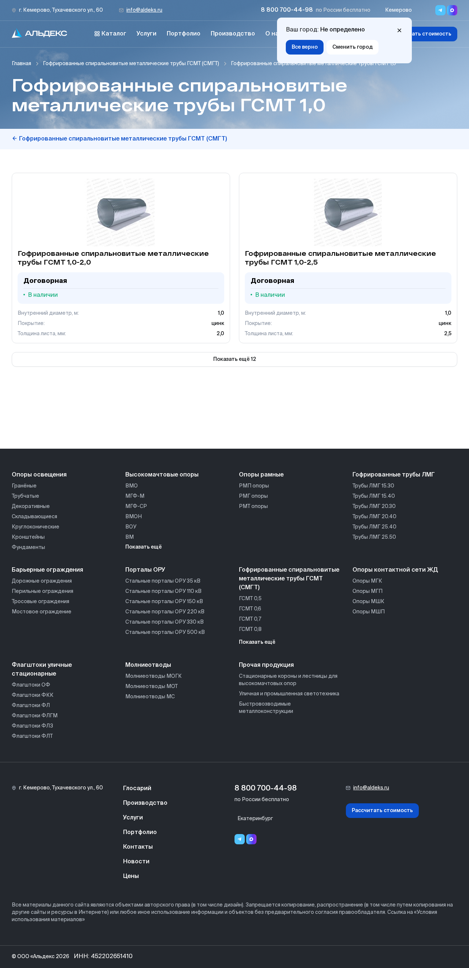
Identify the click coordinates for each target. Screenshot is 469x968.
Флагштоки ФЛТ (32, 736)
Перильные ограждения (42, 591)
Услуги (146, 34)
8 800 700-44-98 (287, 10)
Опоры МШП (368, 611)
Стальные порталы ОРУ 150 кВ (164, 601)
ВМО (131, 486)
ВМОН (133, 516)
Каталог (113, 34)
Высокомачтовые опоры (162, 475)
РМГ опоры (253, 496)
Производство (233, 34)
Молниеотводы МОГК (153, 676)
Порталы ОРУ (145, 570)
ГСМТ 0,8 (250, 629)
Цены (131, 876)
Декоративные (31, 506)
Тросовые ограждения (40, 601)
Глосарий (137, 789)
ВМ (129, 537)
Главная (21, 63)
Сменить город (352, 47)
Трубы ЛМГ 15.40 (373, 496)
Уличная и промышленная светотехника (289, 693)
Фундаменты (28, 547)
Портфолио (183, 34)
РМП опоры (254, 486)
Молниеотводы (148, 665)
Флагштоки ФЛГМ (35, 715)
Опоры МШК (368, 601)
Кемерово (398, 10)
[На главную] (39, 34)
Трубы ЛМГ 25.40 (374, 527)
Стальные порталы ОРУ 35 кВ (162, 581)
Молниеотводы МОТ (151, 686)
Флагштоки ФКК (32, 695)
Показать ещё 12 (234, 359)
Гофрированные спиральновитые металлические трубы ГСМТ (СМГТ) (131, 63)
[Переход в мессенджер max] (452, 10)
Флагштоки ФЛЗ (32, 726)
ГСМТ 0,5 (250, 598)
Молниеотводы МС (150, 696)
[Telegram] (239, 839)
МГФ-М (134, 496)
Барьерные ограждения (47, 570)
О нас (273, 34)
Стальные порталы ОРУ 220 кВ (164, 611)
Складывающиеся (34, 516)
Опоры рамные (261, 475)
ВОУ (130, 527)
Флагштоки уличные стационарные (42, 669)
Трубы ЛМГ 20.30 (374, 506)
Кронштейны (28, 537)
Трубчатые (25, 496)
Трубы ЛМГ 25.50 (374, 537)
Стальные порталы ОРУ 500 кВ (165, 632)
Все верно (305, 47)
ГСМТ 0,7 (250, 619)
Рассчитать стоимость (420, 34)
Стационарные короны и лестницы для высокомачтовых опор (288, 680)
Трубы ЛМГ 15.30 (373, 486)
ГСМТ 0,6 (250, 609)
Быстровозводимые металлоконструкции (266, 708)
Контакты (138, 847)
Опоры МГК (367, 581)
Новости (136, 862)
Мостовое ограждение (41, 611)
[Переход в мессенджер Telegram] (440, 10)
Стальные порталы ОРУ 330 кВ (164, 622)
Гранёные (24, 486)
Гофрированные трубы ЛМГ (393, 475)
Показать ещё (143, 547)
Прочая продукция (266, 665)
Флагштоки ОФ (31, 685)
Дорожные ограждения (42, 581)
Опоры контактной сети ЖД (395, 570)
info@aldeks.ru (144, 10)
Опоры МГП (367, 591)
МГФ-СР (136, 506)
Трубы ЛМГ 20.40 (374, 516)
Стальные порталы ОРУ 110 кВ (163, 591)
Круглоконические (35, 527)
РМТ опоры (253, 506)
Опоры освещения (39, 475)
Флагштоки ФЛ (31, 705)
